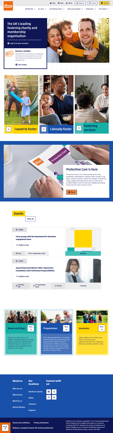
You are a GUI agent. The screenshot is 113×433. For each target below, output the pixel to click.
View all (30, 219)
